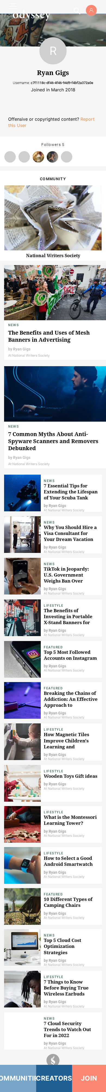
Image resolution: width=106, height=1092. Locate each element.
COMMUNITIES (18, 1078)
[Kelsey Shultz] (38, 157)
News (13, 325)
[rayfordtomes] (24, 157)
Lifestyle (54, 606)
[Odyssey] (31, 15)
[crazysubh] (10, 157)
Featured (53, 647)
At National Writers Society (29, 355)
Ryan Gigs (21, 349)
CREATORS (54, 1078)
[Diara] (52, 157)
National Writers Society (53, 256)
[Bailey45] (66, 157)
